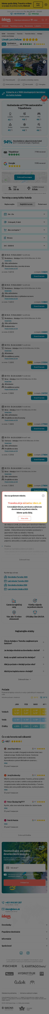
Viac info (24, 518)
